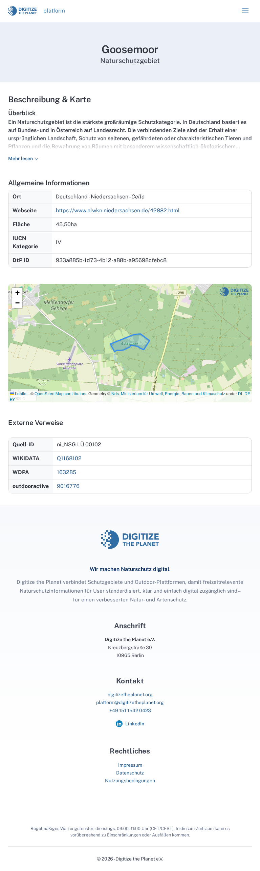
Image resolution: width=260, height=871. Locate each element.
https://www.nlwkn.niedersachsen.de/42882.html (118, 210)
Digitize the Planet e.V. (139, 859)
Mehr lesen (20, 158)
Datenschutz (130, 773)
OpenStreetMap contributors (60, 393)
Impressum (130, 765)
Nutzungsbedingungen (130, 780)
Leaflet (20, 393)
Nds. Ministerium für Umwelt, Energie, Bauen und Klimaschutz (168, 393)
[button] (245, 11)
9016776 (68, 486)
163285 (66, 472)
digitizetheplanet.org (130, 694)
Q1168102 (69, 458)
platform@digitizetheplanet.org (130, 702)
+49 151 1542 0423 (130, 710)
